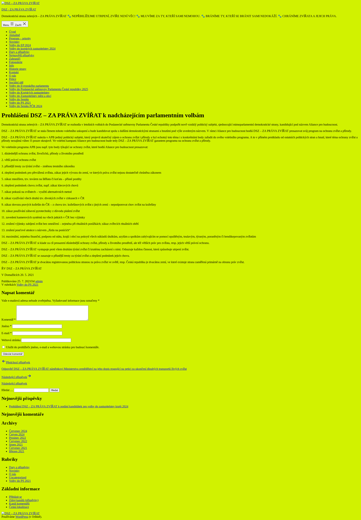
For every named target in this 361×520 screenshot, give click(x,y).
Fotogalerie (15, 62)
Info (11, 65)
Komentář (9, 319)
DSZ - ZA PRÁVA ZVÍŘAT (19, 9)
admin (39, 281)
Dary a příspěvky (19, 52)
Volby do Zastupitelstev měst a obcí (30, 96)
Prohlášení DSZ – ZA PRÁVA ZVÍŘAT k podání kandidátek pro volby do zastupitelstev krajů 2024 (68, 406)
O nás (12, 75)
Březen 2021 (16, 451)
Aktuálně (14, 35)
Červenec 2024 (18, 431)
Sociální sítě (16, 82)
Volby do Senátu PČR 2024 (25, 106)
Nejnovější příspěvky (21, 55)
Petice (12, 79)
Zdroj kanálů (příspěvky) (24, 500)
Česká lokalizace (19, 507)
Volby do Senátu (19, 99)
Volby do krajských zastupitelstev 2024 (32, 48)
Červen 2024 (16, 434)
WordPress (21, 516)
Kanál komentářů (19, 503)
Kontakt (14, 72)
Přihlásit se (15, 496)
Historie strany (17, 68)
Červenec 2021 (18, 448)
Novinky (14, 41)
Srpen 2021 (16, 444)
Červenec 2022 (18, 441)
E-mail (7, 333)
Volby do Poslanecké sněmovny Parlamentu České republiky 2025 (48, 89)
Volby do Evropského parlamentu (29, 85)
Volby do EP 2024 (20, 45)
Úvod (12, 31)
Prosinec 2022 (17, 437)
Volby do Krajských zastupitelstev (29, 92)
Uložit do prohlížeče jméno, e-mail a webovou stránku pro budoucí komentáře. (52, 347)
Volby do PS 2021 (20, 102)
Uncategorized (17, 477)
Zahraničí (14, 58)
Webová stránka (11, 340)
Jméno (6, 326)
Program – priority (20, 38)
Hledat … (7, 390)
